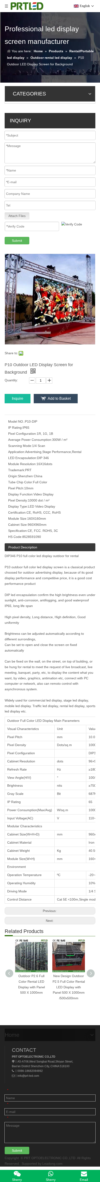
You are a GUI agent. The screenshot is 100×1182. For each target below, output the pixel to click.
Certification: (17, 512)
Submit (17, 240)
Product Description (22, 547)
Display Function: (20, 494)
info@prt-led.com (28, 1075)
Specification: (18, 531)
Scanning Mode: (20, 446)
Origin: (13, 476)
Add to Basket (59, 398)
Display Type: (18, 506)
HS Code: (15, 537)
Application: (16, 452)
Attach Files (17, 216)
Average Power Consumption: (30, 440)
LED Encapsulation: (22, 458)
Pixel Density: (18, 500)
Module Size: (17, 518)
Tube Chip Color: (20, 482)
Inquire (17, 398)
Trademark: (16, 470)
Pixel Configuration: (22, 433)
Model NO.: (16, 421)
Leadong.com (52, 1163)
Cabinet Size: (18, 524)
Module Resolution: (22, 464)
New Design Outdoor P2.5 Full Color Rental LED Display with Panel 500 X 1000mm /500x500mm (69, 987)
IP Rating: (15, 427)
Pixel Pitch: (16, 488)
